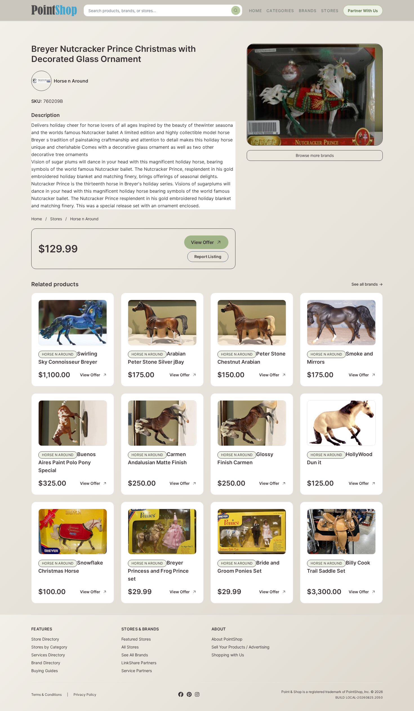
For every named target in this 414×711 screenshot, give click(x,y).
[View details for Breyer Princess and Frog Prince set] (162, 531)
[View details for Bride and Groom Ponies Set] (251, 531)
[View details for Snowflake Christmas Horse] (72, 531)
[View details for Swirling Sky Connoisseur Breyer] (72, 322)
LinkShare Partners (138, 662)
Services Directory (48, 654)
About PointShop (227, 639)
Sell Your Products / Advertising (241, 647)
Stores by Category (49, 647)
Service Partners (136, 670)
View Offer (202, 242)
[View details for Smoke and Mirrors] (341, 322)
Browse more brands (315, 155)
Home (255, 10)
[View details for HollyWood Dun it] (341, 423)
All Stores (130, 647)
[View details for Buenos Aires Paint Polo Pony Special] (72, 423)
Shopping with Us (228, 654)
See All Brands (134, 654)
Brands (308, 10)
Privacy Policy (85, 694)
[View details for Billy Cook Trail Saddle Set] (341, 531)
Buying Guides (44, 670)
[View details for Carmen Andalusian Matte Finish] (162, 423)
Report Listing (207, 256)
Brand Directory (45, 662)
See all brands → (367, 284)
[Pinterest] (189, 695)
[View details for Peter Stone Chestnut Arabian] (251, 322)
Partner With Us (363, 10)
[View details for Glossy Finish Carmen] (251, 423)
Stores (330, 10)
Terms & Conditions (46, 694)
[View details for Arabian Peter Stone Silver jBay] (162, 322)
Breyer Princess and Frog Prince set (158, 571)
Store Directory (45, 639)
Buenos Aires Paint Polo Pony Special (67, 462)
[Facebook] (180, 695)
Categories (280, 10)
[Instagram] (197, 695)
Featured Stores (136, 639)
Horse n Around (84, 218)
